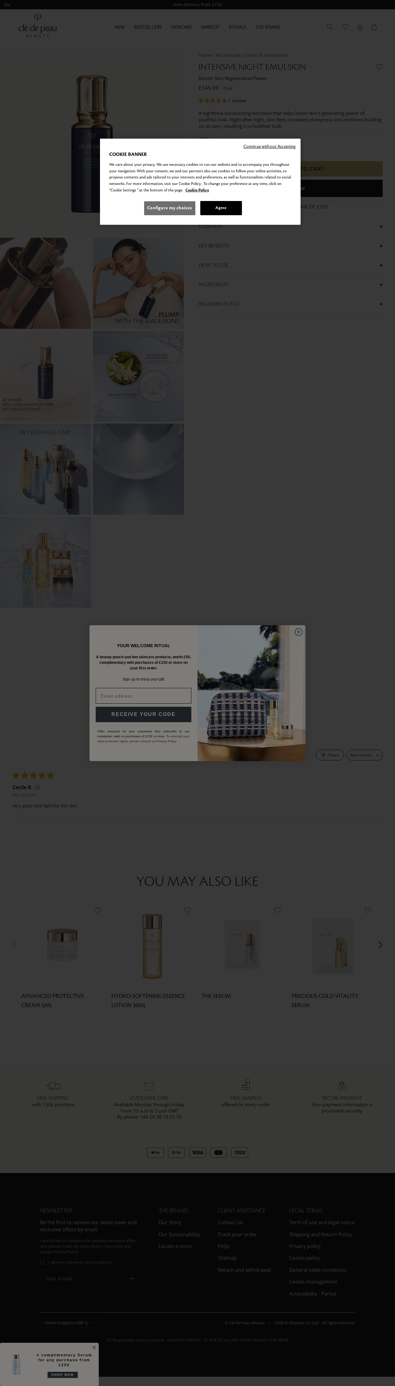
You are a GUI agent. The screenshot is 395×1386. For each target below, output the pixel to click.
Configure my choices (169, 208)
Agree (220, 207)
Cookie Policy (197, 190)
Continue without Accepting (269, 146)
